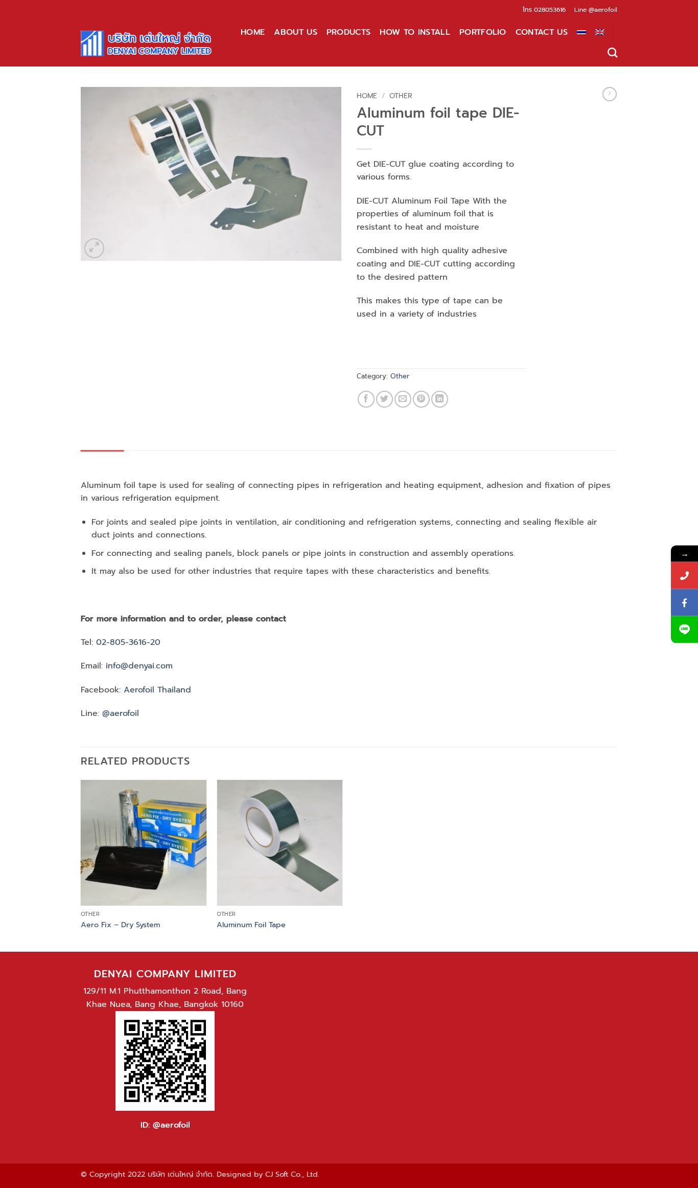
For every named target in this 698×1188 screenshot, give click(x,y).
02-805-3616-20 (128, 642)
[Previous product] (609, 94)
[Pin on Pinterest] (421, 399)
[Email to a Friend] (402, 399)
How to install (415, 32)
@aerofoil (603, 9)
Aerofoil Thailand (157, 690)
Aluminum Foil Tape (251, 925)
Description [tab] (102, 460)
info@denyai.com (139, 666)
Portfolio (482, 32)
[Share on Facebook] (366, 399)
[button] (94, 248)
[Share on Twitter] (384, 399)
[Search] (612, 52)
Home (253, 32)
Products (349, 32)
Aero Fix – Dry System (120, 925)
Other (400, 96)
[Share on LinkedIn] (439, 399)
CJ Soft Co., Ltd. (292, 1174)
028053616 (550, 9)
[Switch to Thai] (581, 32)
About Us (295, 32)
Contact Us (542, 32)
